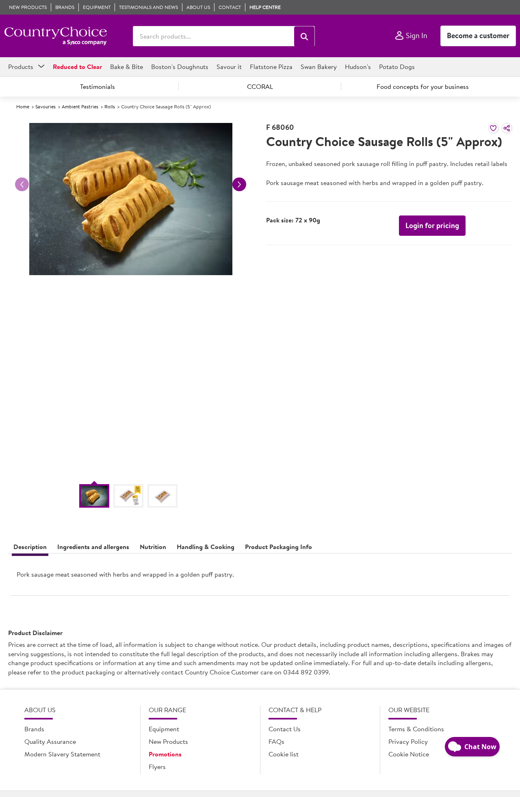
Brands (34, 728)
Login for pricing (432, 225)
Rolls (109, 106)
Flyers (157, 766)
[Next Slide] (239, 184)
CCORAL (260, 86)
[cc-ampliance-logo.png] (55, 36)
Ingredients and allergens (93, 546)
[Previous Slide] (22, 184)
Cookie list (284, 754)
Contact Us (285, 728)
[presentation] (260, 578)
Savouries (45, 106)
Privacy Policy (408, 741)
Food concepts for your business (423, 86)
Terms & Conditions (416, 728)
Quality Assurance (50, 741)
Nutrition (153, 546)
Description (30, 546)
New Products (168, 741)
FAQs (276, 741)
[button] (304, 36)
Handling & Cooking (205, 546)
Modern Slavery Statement (62, 754)
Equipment (164, 728)
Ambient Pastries (80, 106)
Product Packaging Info (278, 546)
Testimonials (97, 86)
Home (22, 106)
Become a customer (478, 35)
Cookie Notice (408, 754)
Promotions (165, 754)
